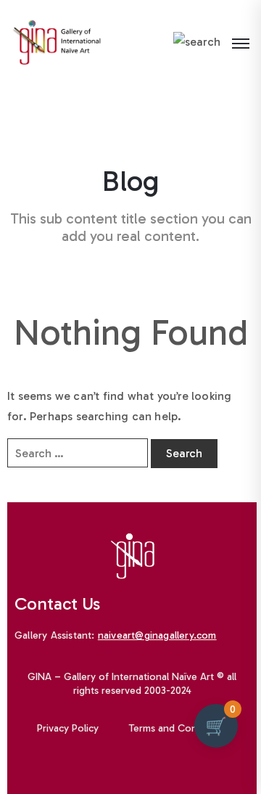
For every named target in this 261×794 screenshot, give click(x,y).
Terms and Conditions (178, 728)
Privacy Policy (68, 728)
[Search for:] (77, 452)
